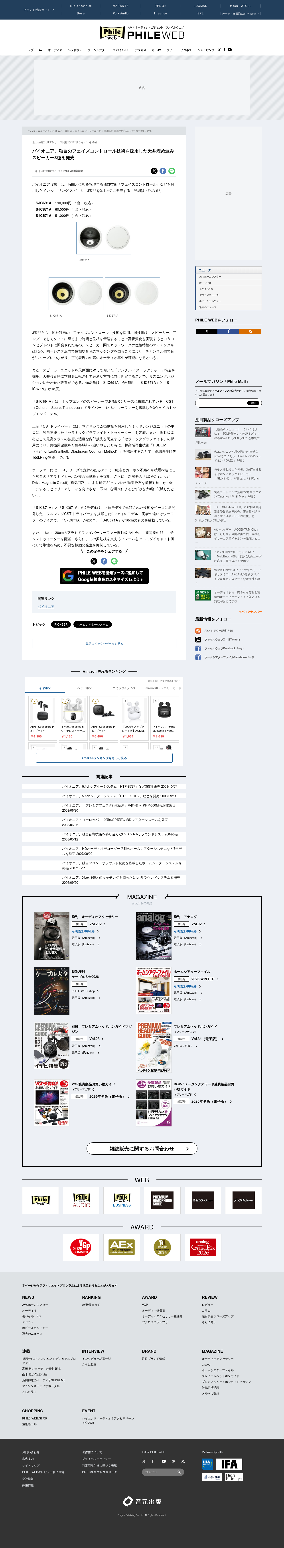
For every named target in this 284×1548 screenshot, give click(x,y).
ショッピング (206, 50)
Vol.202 (95, 923)
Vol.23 (94, 1038)
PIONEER (60, 624)
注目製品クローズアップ (217, 419)
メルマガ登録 (210, 1393)
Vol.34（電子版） (205, 1038)
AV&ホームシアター (210, 276)
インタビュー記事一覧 (96, 1358)
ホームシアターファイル (218, 1370)
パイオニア (46, 606)
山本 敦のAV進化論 (34, 1374)
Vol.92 (196, 923)
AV (41, 50)
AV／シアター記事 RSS (219, 630)
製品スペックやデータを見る (104, 643)
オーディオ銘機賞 (153, 1310)
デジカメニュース (209, 295)
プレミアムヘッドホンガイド (220, 1376)
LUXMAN (200, 6)
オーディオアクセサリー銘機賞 (162, 1316)
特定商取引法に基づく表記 (99, 1465)
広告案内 (28, 1459)
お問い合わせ (30, 1452)
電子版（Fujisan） (83, 944)
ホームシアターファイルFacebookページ (229, 657)
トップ (29, 50)
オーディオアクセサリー (218, 1358)
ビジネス (186, 50)
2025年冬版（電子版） (107, 1096)
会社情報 (28, 1479)
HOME (31, 130)
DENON (161, 6)
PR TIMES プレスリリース (99, 1472)
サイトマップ (30, 1465)
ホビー (170, 50)
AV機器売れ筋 (91, 1304)
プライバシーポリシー (96, 1459)
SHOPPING (32, 1411)
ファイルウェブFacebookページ (224, 648)
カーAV (156, 50)
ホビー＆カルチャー (210, 301)
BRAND (149, 1351)
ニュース (42, 130)
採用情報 (28, 1485)
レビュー (207, 1304)
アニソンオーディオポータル (41, 1386)
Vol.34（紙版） (183, 1046)
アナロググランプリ (155, 1322)
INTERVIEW (93, 1351)
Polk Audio (121, 13)
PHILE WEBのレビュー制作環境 (43, 1472)
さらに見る (209, 1322)
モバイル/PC (121, 50)
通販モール (29, 1424)
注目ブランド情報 (153, 1358)
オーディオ (55, 50)
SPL (200, 13)
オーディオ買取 (240, 13)
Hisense (160, 13)
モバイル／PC (31, 1316)
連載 (26, 1351)
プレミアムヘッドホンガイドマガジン (226, 1382)
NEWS (28, 1297)
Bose (81, 13)
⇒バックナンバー (250, 611)
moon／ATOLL (240, 6)
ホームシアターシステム (92, 624)
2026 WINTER (203, 978)
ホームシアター (97, 50)
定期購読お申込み (83, 931)
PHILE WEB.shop (83, 991)
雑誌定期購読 (210, 1387)
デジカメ (140, 50)
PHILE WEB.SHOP (34, 1418)
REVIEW (210, 1297)
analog (206, 1364)
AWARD (149, 1297)
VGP (145, 1304)
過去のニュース (207, 307)
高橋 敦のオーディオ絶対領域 (41, 1368)
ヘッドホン (75, 50)
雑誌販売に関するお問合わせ (142, 1148)
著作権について (92, 1452)
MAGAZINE (142, 896)
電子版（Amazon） (84, 938)
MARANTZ (121, 6)
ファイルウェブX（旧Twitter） (223, 639)
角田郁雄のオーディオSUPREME (43, 1380)
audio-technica (81, 6)
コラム (206, 1310)
